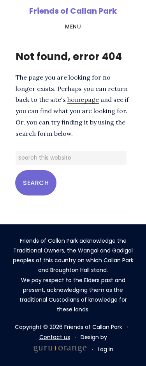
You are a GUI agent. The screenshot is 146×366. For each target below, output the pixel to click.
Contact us (54, 337)
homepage (83, 99)
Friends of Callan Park (73, 10)
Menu (73, 26)
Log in (105, 349)
